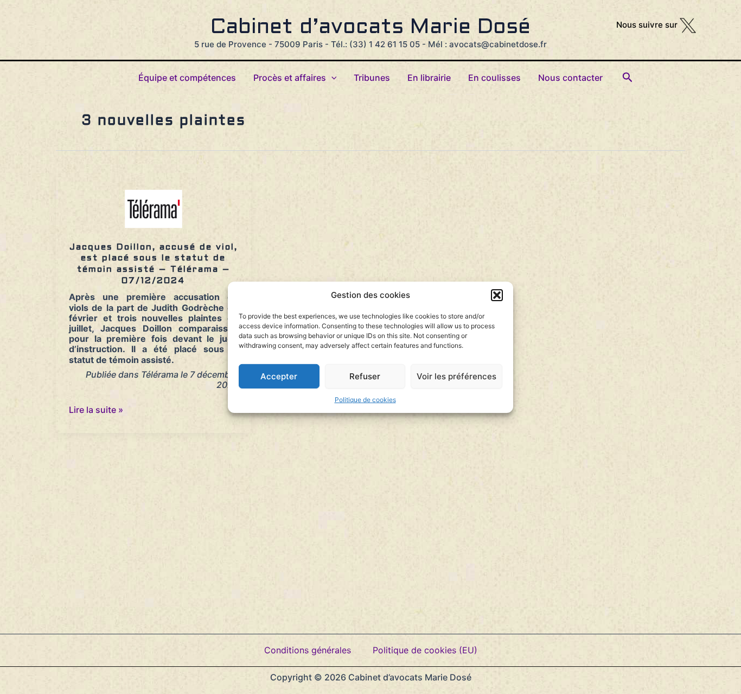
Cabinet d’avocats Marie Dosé (370, 27)
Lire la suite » (96, 409)
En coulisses (494, 77)
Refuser (364, 376)
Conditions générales (307, 650)
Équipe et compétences (187, 77)
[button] (496, 294)
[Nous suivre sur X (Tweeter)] (688, 25)
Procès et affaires (289, 77)
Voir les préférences (456, 376)
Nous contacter (570, 77)
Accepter (278, 376)
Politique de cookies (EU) (425, 650)
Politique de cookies (365, 399)
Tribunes (372, 77)
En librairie (429, 77)
